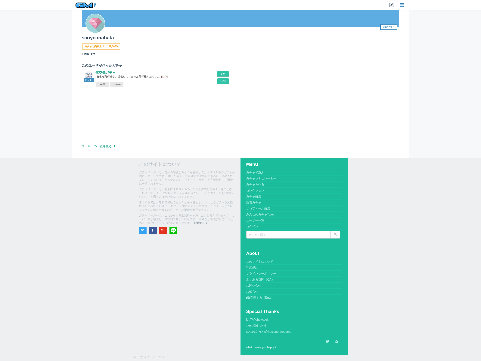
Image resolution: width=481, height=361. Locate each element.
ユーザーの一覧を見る (97, 146)
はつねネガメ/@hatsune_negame (268, 331)
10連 (223, 80)
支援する (199, 222)
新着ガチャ (253, 202)
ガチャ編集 (253, 196)
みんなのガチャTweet (260, 214)
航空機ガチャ (105, 72)
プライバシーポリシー (261, 273)
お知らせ (252, 291)
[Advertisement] (194, 117)
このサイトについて (259, 261)
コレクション (255, 190)
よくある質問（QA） (260, 279)
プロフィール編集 (258, 208)
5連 (223, 73)
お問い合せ (253, 285)
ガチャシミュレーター (261, 178)
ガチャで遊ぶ (255, 172)
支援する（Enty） (262, 297)
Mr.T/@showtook (257, 319)
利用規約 (252, 267)
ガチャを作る (255, 184)
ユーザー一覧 (255, 220)
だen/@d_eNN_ (257, 325)
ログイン (252, 226)
